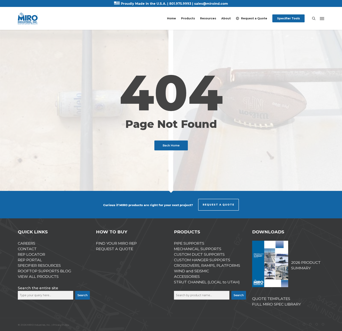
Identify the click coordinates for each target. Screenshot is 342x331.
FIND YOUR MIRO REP (116, 243)
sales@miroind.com (211, 4)
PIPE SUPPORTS (189, 243)
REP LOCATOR (31, 254)
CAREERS (26, 243)
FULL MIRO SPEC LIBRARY (276, 304)
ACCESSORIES (187, 276)
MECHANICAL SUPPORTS (197, 249)
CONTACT (27, 249)
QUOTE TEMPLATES (271, 298)
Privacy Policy (61, 324)
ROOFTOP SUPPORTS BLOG (44, 271)
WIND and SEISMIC (191, 271)
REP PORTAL (30, 260)
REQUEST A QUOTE (218, 204)
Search (82, 295)
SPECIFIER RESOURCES (39, 265)
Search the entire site (38, 288)
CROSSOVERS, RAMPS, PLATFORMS (207, 265)
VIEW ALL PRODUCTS (38, 276)
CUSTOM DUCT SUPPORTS (199, 254)
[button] (322, 18)
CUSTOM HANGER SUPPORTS (202, 260)
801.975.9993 (180, 4)
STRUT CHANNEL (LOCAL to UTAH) (207, 282)
